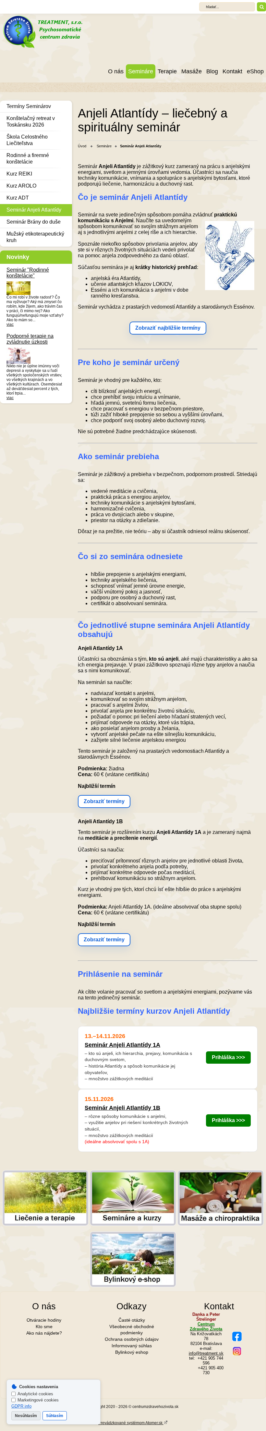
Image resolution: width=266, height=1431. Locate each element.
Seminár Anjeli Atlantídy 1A (122, 1045)
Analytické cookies (35, 1393)
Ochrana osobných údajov (132, 1339)
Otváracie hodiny (44, 1320)
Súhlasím (54, 1415)
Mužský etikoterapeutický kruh (35, 237)
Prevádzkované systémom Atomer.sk (130, 1423)
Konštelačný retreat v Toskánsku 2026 (30, 122)
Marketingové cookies (38, 1400)
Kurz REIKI (19, 174)
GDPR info (21, 1406)
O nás (116, 71)
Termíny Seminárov (28, 106)
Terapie (167, 71)
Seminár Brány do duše (33, 222)
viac (10, 324)
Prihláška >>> (228, 1057)
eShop (255, 71)
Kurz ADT (17, 198)
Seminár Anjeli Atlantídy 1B (122, 1108)
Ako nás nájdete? (44, 1333)
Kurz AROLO (21, 186)
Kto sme (44, 1326)
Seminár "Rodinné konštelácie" (27, 272)
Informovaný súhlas (132, 1345)
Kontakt (232, 71)
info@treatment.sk (206, 1353)
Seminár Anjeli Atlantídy (33, 210)
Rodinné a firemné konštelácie (27, 159)
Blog (212, 71)
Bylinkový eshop (131, 1352)
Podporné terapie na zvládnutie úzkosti (30, 339)
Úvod (82, 146)
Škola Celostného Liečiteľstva (27, 140)
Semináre (140, 71)
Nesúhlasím (26, 1415)
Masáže (191, 71)
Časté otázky (131, 1320)
